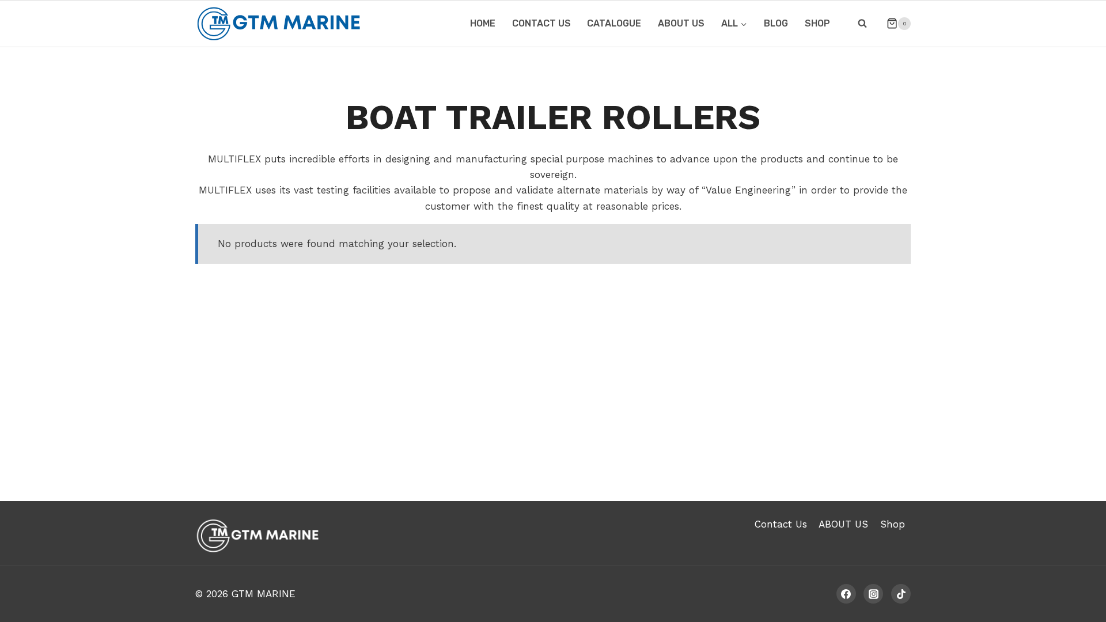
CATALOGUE (614, 23)
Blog (776, 23)
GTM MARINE (264, 594)
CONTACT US (541, 23)
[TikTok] (901, 594)
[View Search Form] (862, 23)
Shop (817, 23)
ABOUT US (681, 23)
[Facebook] (846, 594)
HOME (482, 23)
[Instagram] (873, 594)
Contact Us (781, 524)
